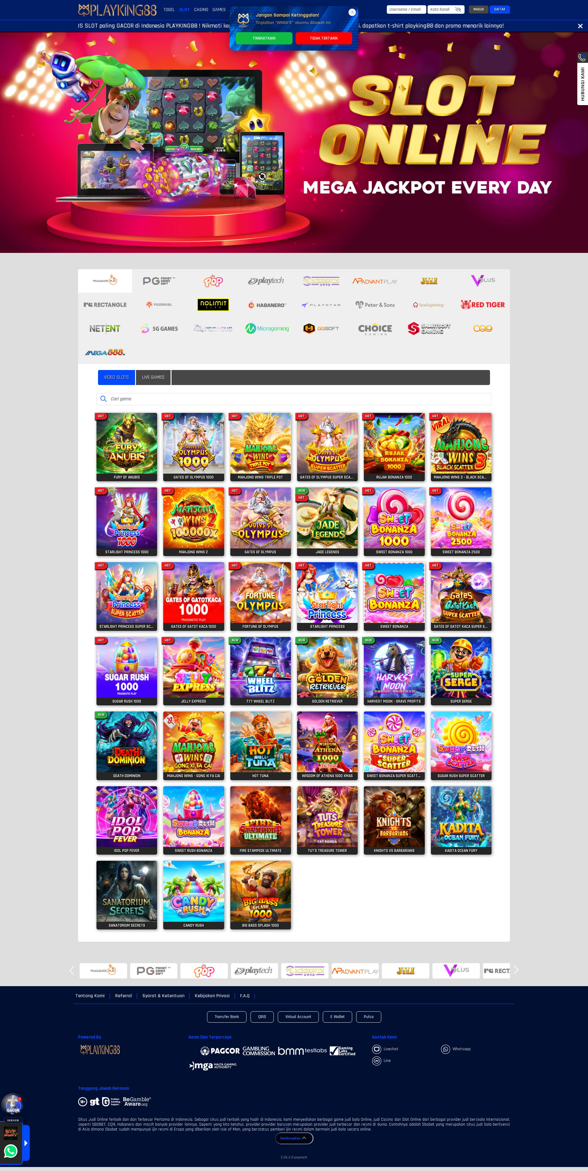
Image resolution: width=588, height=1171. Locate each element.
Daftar (499, 9)
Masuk (478, 9)
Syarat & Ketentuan (163, 996)
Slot (184, 9)
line (387, 1060)
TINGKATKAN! (264, 38)
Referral (123, 996)
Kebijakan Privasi (212, 996)
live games (153, 377)
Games (219, 9)
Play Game (127, 454)
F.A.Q (245, 996)
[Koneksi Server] (13, 1105)
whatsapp (462, 1049)
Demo (127, 440)
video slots (116, 377)
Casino (201, 9)
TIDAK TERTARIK (324, 38)
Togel (169, 9)
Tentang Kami (90, 996)
